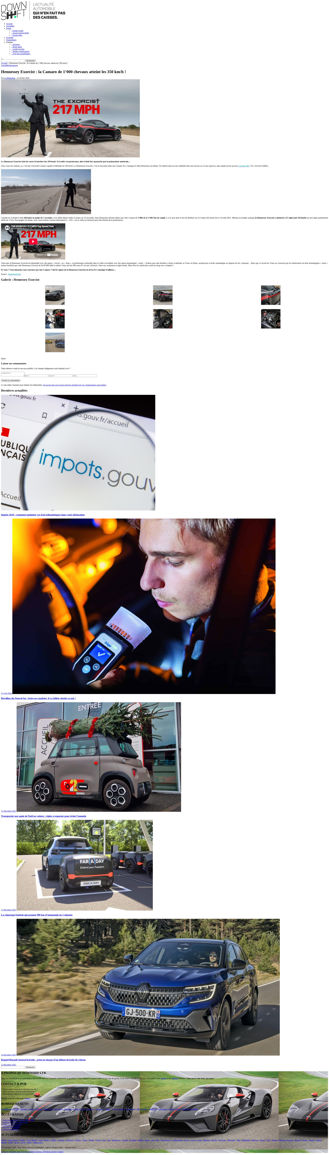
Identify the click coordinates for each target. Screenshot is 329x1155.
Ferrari (98, 1140)
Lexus (193, 1140)
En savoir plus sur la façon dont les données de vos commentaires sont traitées (74, 385)
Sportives (90, 1109)
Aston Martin (31, 1140)
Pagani (274, 1140)
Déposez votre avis (16, 1152)
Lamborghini (177, 1140)
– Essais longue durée (20, 33)
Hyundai (132, 1140)
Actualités (10, 26)
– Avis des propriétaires (20, 54)
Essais (8, 28)
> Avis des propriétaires (10, 1127)
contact (27, 1098)
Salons (31, 1109)
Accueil (9, 24)
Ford (109, 1140)
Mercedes (231, 1140)
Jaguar (147, 1140)
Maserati (206, 1140)
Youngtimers (11, 40)
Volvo (28, 1142)
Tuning (108, 1109)
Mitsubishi (246, 1140)
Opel (269, 1140)
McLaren (222, 1140)
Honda (125, 1140)
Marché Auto (142, 1109)
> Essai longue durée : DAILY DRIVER (17, 1120)
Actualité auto (6, 1109)
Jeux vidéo (58, 1109)
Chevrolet (69, 1140)
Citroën (78, 1140)
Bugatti (61, 1140)
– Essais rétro (16, 35)
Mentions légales (50, 1152)
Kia (157, 1140)
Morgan (255, 1140)
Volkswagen (38, 1142)
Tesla (10, 1142)
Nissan (262, 1140)
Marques (23, 1109)
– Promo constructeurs (20, 51)
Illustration (163, 1109)
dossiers (175, 1078)
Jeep (153, 1140)
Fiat (103, 1140)
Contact (60, 1152)
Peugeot (282, 1140)
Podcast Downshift (189, 1109)
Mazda (214, 1140)
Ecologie (9, 37)
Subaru (318, 1140)
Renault (298, 1140)
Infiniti (140, 1140)
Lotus (199, 1140)
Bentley (47, 1140)
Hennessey (13, 65)
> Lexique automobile (10, 1129)
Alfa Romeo (13, 1140)
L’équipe (4, 1152)
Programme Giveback (33, 1152)
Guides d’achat (79, 1109)
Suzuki (4, 1142)
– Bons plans (16, 47)
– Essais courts (17, 31)
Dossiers (38, 1109)
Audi (40, 1140)
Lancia (186, 1140)
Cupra (84, 1140)
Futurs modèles (118, 1109)
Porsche (290, 1140)
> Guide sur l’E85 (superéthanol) (14, 1122)
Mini (238, 1140)
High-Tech (48, 1109)
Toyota (16, 1142)
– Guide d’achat (17, 49)
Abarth (4, 1140)
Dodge (91, 1140)
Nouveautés (130, 1109)
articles (163, 1078)
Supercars (99, 1109)
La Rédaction (9, 78)
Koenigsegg (165, 1140)
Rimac (305, 1140)
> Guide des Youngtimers (11, 1125)
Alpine (22, 1140)
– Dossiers (15, 44)
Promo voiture (174, 1109)
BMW (54, 1140)
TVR (23, 1142)
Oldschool (153, 1109)
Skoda (311, 1140)
